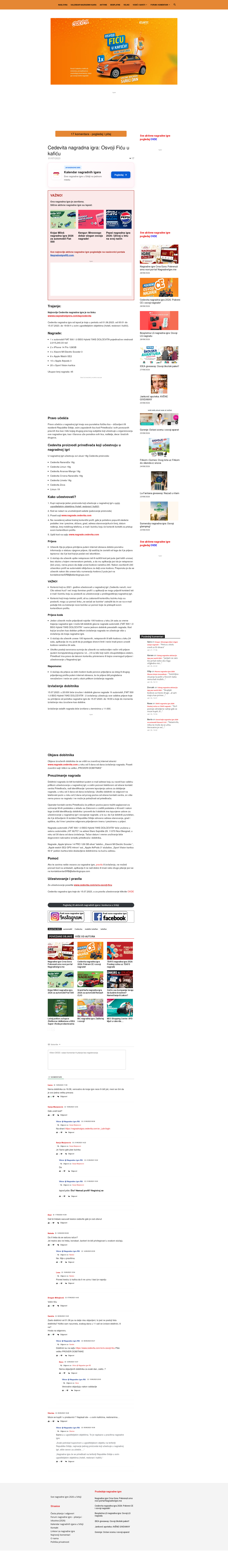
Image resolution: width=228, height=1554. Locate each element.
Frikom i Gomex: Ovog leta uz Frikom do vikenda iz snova (160, 461)
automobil (67, 929)
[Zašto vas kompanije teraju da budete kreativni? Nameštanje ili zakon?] (120, 979)
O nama (55, 1538)
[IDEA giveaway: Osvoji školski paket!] (160, 353)
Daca (77, 1383)
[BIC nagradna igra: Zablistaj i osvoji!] (91, 1008)
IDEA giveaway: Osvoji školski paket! (159, 366)
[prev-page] (49, 1029)
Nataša (71, 1255)
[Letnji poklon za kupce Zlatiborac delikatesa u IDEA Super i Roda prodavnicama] (61, 1008)
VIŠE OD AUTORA (85, 936)
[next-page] (53, 1029)
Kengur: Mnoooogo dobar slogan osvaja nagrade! (90, 235)
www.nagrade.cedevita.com (76, 515)
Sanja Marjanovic (75, 1125)
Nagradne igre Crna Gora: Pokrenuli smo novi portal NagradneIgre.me (60, 964)
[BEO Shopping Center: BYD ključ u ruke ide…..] (120, 1008)
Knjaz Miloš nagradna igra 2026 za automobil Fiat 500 (62, 237)
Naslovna (62, 5)
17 (133, 158)
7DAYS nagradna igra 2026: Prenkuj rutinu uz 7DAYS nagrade (120, 964)
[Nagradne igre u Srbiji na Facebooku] (112, 916)
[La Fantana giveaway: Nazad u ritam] (160, 480)
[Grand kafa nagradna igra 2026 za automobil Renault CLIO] (91, 979)
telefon (104, 929)
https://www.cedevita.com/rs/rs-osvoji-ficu (95, 1347)
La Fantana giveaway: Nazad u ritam (159, 493)
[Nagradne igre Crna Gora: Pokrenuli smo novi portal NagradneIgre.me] (61, 951)
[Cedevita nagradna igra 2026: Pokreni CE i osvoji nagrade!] (91, 951)
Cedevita (78, 929)
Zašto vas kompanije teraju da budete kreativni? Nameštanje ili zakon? (120, 993)
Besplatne (115, 5)
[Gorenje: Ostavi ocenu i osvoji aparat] (160, 417)
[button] (174, 4)
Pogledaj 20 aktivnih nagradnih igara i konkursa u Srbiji (91, 905)
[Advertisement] (114, 110)
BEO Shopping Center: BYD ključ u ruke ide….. (120, 1019)
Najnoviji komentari (60, 1534)
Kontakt (54, 1527)
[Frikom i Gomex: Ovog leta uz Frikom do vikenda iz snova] (160, 447)
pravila (99, 864)
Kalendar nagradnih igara (83, 5)
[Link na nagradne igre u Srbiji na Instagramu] (69, 916)
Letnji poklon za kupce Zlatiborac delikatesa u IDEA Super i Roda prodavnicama (61, 1021)
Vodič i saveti (139, 5)
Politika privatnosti (60, 1541)
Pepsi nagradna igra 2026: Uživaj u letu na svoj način (118, 235)
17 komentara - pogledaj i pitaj (91, 134)
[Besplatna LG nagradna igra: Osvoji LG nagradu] (160, 320)
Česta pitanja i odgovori (62, 1513)
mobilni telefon (91, 929)
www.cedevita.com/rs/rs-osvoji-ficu (93, 885)
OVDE (131, 891)
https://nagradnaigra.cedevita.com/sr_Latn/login (87, 1128)
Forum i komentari (159, 5)
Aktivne (103, 5)
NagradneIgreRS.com (62, 255)
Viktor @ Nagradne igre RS (68, 1121)
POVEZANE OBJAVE (60, 936)
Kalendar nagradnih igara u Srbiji (67, 1524)
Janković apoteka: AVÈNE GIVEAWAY (112, 1526)
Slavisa (71, 1431)
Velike (126, 5)
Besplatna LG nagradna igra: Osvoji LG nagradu (113, 1514)
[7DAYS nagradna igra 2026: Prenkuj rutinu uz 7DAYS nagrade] (120, 951)
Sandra (71, 1344)
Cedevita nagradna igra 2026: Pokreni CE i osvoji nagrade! (89, 964)
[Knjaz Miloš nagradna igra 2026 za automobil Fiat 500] (61, 979)
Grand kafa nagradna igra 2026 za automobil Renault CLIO (90, 993)
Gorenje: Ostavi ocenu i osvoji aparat (159, 429)
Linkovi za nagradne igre (63, 1531)
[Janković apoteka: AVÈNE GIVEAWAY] (160, 384)
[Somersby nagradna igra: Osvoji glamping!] (160, 511)
